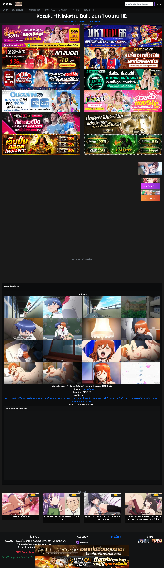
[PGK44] (41, 144)
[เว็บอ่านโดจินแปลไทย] (150, 174)
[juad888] (123, 101)
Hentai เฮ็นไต (29, 398)
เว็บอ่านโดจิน (63, 10)
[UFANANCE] (123, 58)
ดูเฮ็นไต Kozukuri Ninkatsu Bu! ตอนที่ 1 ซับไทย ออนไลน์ (82, 21)
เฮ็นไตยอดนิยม (17, 10)
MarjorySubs (88, 389)
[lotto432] (123, 79)
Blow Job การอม (64, 398)
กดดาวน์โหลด (150, 198)
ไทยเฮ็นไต (7, 4)
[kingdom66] (82, 550)
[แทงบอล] (41, 58)
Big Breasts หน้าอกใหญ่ (46, 398)
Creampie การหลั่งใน (100, 398)
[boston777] (41, 79)
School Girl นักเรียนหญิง (139, 398)
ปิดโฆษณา (83, 542)
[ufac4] (82, 562)
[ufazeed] (41, 123)
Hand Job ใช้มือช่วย (118, 398)
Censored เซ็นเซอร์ (81, 398)
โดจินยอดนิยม (49, 10)
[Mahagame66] (123, 36)
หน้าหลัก (5, 10)
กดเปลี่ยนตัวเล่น (150, 186)
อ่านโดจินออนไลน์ (33, 10)
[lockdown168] (41, 101)
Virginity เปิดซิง (86, 401)
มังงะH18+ (76, 10)
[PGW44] (123, 144)
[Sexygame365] (41, 36)
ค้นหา (158, 4)
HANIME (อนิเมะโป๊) (13, 398)
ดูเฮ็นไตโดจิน (89, 10)
